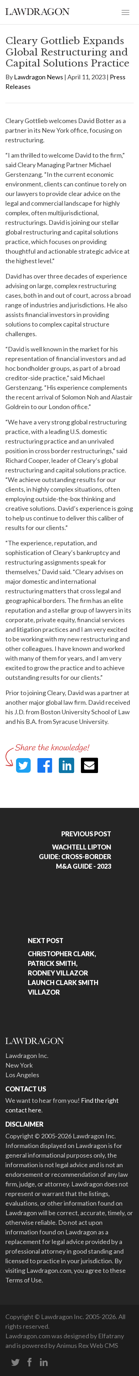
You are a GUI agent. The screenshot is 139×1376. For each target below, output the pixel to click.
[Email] (89, 765)
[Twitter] (15, 1362)
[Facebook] (29, 1362)
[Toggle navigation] (125, 11)
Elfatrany (111, 1336)
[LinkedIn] (44, 1362)
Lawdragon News (38, 77)
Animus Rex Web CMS (87, 1345)
